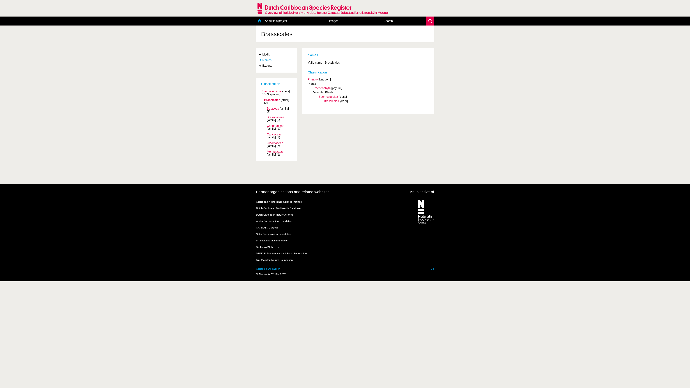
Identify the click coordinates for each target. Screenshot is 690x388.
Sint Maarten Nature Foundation (274, 259)
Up (432, 268)
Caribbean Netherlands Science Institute (279, 201)
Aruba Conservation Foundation (274, 221)
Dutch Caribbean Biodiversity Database (278, 208)
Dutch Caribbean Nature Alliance (274, 214)
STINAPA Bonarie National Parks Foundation (281, 253)
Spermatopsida (271, 91)
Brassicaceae (275, 117)
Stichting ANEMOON (267, 247)
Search (388, 20)
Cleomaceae (275, 143)
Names (267, 60)
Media (266, 54)
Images (333, 20)
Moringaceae (275, 151)
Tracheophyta (322, 88)
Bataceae (273, 108)
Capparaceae (275, 125)
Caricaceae (274, 134)
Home (259, 21)
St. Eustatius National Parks (272, 240)
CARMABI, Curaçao (267, 227)
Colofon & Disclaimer (268, 268)
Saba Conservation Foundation (273, 234)
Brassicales (272, 100)
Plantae (313, 79)
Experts (267, 65)
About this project (276, 20)
